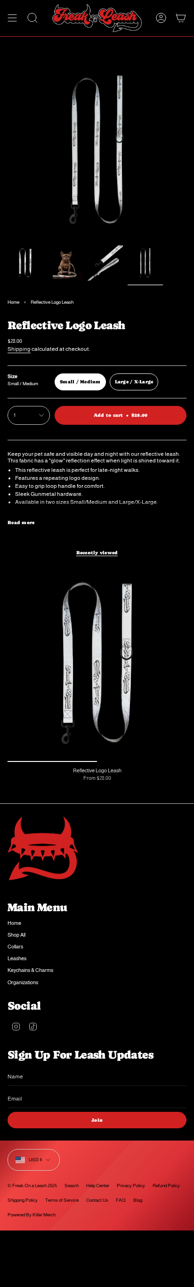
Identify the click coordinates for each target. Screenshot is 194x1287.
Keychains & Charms (30, 970)
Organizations (23, 982)
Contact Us (97, 1200)
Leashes (17, 958)
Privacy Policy (131, 1185)
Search (72, 1185)
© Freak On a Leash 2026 (32, 1185)
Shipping (19, 349)
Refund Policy (166, 1185)
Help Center (97, 1185)
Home (13, 302)
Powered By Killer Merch (32, 1214)
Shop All (16, 935)
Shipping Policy (23, 1200)
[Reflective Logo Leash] (97, 663)
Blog (137, 1200)
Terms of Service (62, 1200)
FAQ (121, 1200)
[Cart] (181, 18)
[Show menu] (12, 18)
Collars (15, 946)
